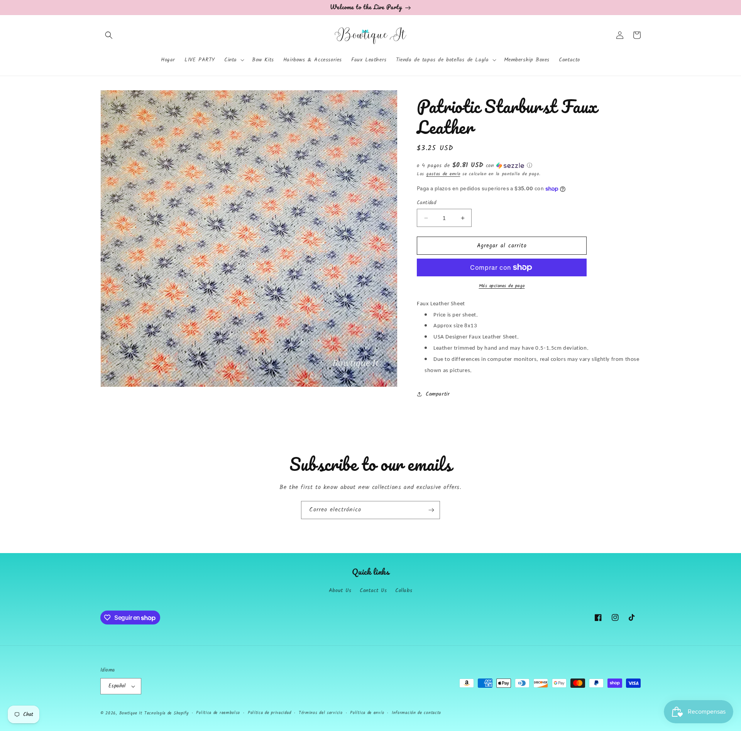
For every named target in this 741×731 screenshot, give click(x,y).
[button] (108, 35)
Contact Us (373, 590)
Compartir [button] (438, 394)
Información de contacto (416, 712)
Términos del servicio (321, 712)
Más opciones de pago (502, 286)
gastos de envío (443, 174)
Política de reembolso (218, 712)
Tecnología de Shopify (166, 713)
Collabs (403, 590)
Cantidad (426, 203)
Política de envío (367, 712)
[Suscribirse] (431, 510)
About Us (340, 590)
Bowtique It (130, 713)
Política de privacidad (269, 712)
